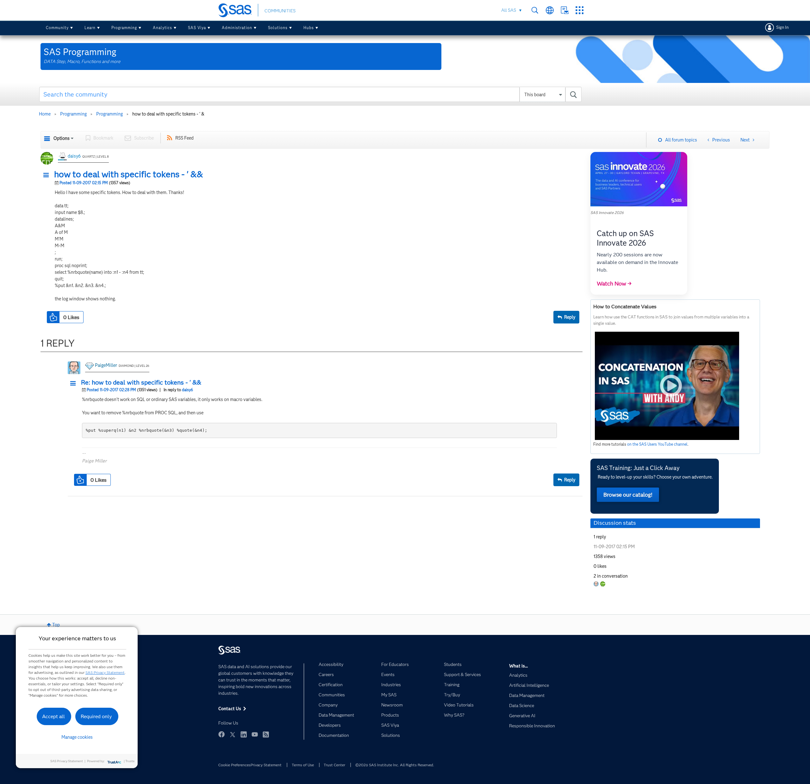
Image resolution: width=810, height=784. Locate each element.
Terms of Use (303, 764)
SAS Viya (197, 27)
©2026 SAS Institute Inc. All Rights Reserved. (394, 764)
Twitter (232, 734)
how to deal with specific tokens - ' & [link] (168, 114)
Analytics (162, 27)
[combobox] (310, 94)
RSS (266, 734)
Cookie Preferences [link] (234, 764)
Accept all (53, 716)
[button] (48, 175)
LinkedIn (243, 734)
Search (535, 10)
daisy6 (74, 156)
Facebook (221, 734)
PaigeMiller (106, 365)
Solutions (278, 27)
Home (45, 114)
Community (57, 27)
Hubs (308, 27)
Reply (569, 317)
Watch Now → (614, 283)
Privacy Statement (266, 764)
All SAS (508, 10)
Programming (124, 27)
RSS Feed (184, 138)
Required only (96, 716)
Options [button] (61, 138)
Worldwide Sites (550, 10)
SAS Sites (579, 10)
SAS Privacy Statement (105, 672)
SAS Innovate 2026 (607, 212)
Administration (237, 27)
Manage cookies (77, 737)
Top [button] (56, 625)
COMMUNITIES (280, 11)
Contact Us (565, 10)
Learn (90, 27)
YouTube (255, 734)
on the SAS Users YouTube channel (657, 444)
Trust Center (334, 764)
